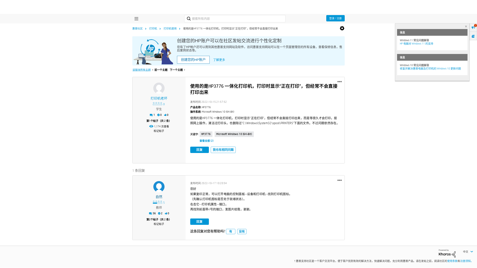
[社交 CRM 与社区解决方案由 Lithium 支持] (447, 253)
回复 (199, 150)
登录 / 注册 (335, 18)
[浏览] (135, 18)
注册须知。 (466, 261)
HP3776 (206, 134)
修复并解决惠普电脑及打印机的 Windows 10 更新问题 (430, 68)
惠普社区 (137, 28)
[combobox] (234, 18)
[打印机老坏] (159, 88)
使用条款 (452, 261)
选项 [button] (342, 28)
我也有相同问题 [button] (223, 150)
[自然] (159, 186)
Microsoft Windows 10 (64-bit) (234, 134)
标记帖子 (159, 131)
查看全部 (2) (207, 140)
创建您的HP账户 (193, 60)
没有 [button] (242, 231)
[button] (339, 82)
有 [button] (230, 231)
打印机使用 (170, 28)
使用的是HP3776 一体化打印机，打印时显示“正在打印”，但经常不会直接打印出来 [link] (230, 28)
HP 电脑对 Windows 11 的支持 (416, 43)
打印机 (153, 28)
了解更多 (219, 59)
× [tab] (466, 26)
